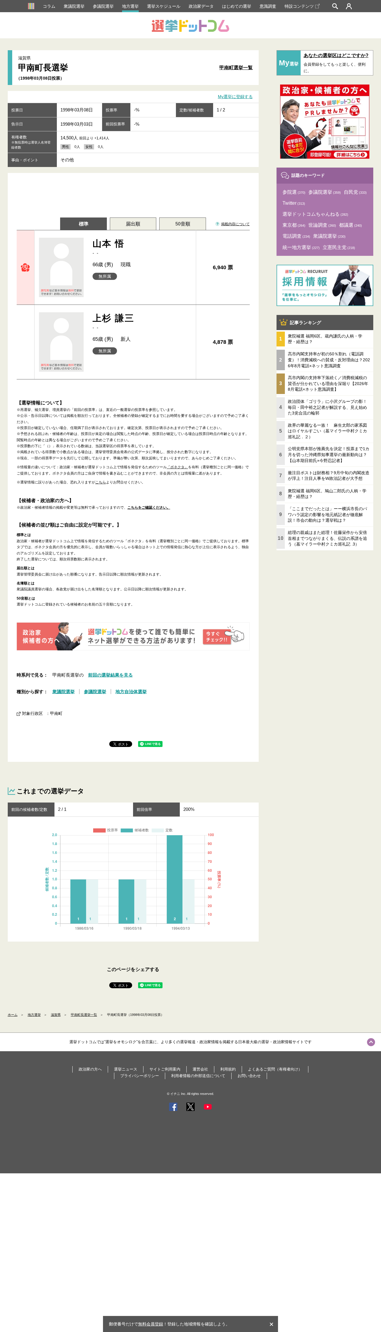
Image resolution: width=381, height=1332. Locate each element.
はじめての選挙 (236, 6)
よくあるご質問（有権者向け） (275, 1069)
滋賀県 (56, 1014)
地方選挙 (130, 6)
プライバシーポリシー (139, 1076)
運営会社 (200, 1069)
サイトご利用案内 (164, 1069)
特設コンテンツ (299, 6)
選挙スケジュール (163, 6)
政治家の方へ (90, 1069)
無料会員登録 (150, 1324)
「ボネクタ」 (177, 467)
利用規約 (228, 1069)
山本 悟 (109, 247)
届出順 (133, 223)
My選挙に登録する (235, 96)
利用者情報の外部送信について (198, 1076)
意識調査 (268, 6)
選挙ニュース (125, 1069)
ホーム (13, 1014)
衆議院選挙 (74, 6)
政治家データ (201, 6)
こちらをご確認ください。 (148, 507)
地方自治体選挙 (131, 691)
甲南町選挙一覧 (236, 67)
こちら (100, 482)
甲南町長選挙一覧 (84, 1014)
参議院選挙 (103, 6)
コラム (49, 6)
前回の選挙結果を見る (110, 674)
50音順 (182, 223)
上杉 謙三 (113, 321)
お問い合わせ (249, 1076)
